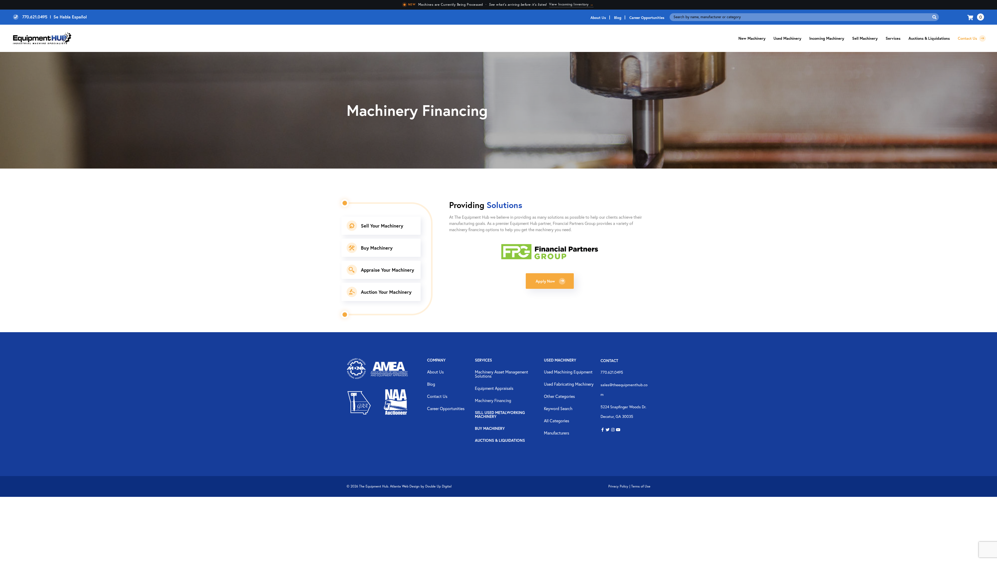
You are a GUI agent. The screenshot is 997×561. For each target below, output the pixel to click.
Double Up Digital (438, 486)
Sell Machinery (865, 38)
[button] (602, 430)
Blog (617, 17)
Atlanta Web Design (405, 486)
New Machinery (751, 38)
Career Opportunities (646, 17)
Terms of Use (640, 486)
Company (436, 360)
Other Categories (559, 396)
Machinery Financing (493, 400)
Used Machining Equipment (568, 372)
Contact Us (968, 38)
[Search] (934, 17)
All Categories (556, 421)
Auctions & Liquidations (929, 38)
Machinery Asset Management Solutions (501, 374)
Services (483, 360)
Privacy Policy (618, 486)
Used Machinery (787, 38)
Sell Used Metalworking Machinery (500, 415)
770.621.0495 (612, 372)
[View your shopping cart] (971, 17)
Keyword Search (558, 408)
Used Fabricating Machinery (569, 384)
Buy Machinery (490, 428)
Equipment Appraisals (494, 388)
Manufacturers (556, 433)
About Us (598, 17)
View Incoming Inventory (571, 4)
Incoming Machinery (826, 38)
